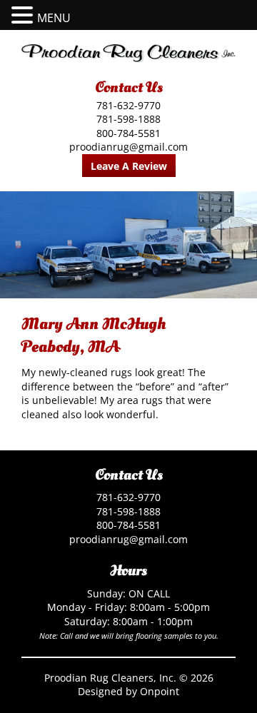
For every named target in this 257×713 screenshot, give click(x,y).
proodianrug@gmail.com (128, 146)
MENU (54, 18)
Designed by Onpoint (128, 691)
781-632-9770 (128, 105)
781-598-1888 (128, 119)
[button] (24, 15)
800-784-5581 (128, 133)
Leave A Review (129, 166)
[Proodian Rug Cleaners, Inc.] (128, 53)
